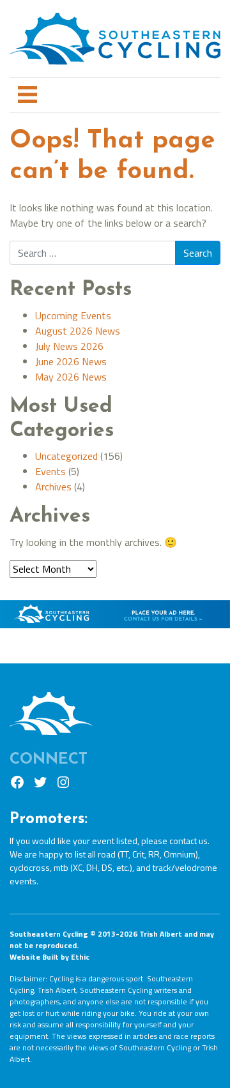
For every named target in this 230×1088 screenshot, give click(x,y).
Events (50, 471)
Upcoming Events (73, 315)
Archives (53, 486)
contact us (188, 840)
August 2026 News (77, 330)
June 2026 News (71, 361)
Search (197, 253)
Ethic (80, 957)
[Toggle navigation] (27, 96)
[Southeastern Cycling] (115, 34)
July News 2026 (69, 346)
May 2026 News (71, 376)
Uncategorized (66, 456)
